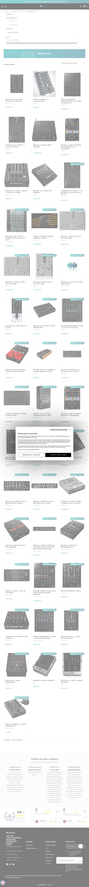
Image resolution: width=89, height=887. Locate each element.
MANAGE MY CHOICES (31, 455)
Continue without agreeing (58, 429)
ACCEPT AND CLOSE (58, 455)
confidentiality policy (34, 449)
